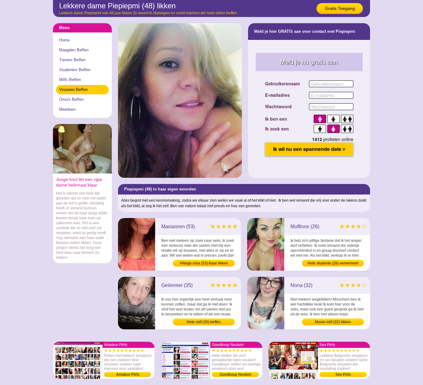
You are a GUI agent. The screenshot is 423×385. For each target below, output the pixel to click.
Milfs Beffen (70, 79)
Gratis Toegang (340, 8)
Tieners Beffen (72, 60)
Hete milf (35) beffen (204, 322)
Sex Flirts (343, 374)
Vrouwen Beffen (73, 89)
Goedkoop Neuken (235, 374)
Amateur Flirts (127, 374)
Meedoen (67, 109)
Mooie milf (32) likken (333, 322)
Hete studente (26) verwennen (333, 263)
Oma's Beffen (71, 99)
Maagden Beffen (74, 50)
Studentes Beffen (74, 69)
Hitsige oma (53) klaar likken (204, 263)
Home (64, 40)
